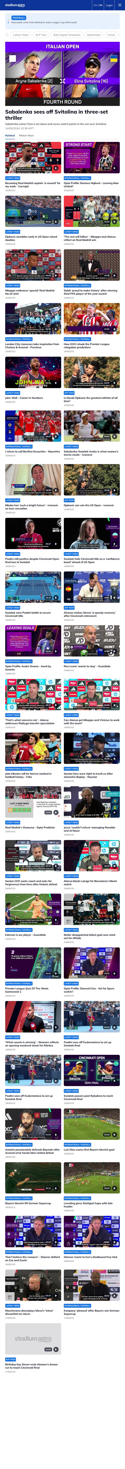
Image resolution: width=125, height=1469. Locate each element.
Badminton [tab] (94, 34)
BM (95, 5)
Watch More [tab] (26, 135)
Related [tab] (10, 135)
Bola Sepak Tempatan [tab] (66, 34)
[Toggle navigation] (120, 5)
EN (100, 5)
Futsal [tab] (111, 34)
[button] (8, 19)
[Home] (15, 5)
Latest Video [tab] (21, 34)
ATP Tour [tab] (41, 34)
